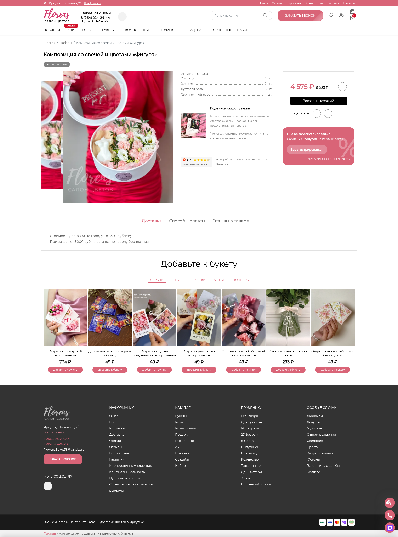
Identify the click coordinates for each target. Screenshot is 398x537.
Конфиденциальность (127, 472)
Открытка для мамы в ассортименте (199, 353)
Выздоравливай (320, 453)
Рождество (250, 459)
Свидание (315, 441)
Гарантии (117, 459)
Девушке (314, 422)
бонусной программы (338, 159)
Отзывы (277, 3)
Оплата (263, 3)
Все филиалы (92, 3)
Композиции (137, 30)
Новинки (52, 30)
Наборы (244, 30)
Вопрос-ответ (294, 3)
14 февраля (250, 428)
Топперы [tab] (242, 280)
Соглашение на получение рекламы (131, 487)
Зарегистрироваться (307, 150)
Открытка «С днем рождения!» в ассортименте (154, 353)
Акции (71, 28)
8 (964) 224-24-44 (95, 17)
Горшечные (222, 30)
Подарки (168, 30)
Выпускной (250, 447)
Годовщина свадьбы (323, 466)
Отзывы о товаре (230, 220)
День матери (251, 472)
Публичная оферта (124, 478)
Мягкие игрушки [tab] (209, 280)
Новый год (249, 453)
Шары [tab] (180, 280)
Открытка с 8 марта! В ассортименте (65, 353)
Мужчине (314, 428)
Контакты (349, 3)
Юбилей (313, 459)
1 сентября (249, 416)
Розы (87, 30)
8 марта (247, 441)
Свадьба (194, 30)
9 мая (245, 478)
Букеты (108, 30)
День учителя (252, 422)
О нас (310, 3)
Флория (50, 533)
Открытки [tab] (157, 280)
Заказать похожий (318, 101)
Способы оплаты (187, 220)
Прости (313, 447)
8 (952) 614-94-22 (94, 21)
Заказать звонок (63, 459)
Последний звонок (256, 484)
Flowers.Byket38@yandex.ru (64, 449)
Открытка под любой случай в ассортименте (243, 353)
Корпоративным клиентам (131, 466)
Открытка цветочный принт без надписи (332, 353)
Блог (321, 3)
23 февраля (250, 434)
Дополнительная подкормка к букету (110, 353)
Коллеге (313, 472)
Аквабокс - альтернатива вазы (288, 353)
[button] (349, 324)
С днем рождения (321, 434)
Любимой (315, 416)
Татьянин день (252, 466)
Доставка (333, 3)
